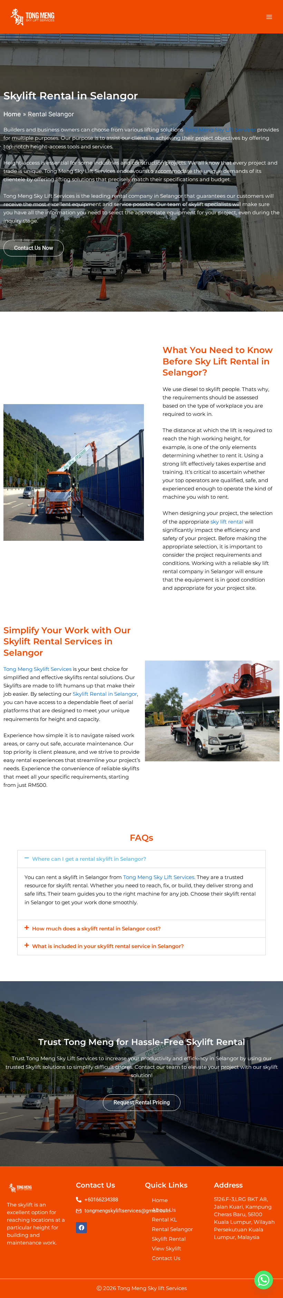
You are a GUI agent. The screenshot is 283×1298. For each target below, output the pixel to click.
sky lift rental (227, 522)
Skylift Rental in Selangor (105, 694)
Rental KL (164, 1220)
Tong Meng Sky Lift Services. (159, 877)
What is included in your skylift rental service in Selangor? (108, 946)
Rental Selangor (172, 1229)
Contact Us (166, 1258)
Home (12, 114)
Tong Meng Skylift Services (37, 669)
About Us (164, 1210)
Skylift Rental (169, 1239)
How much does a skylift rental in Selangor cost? (96, 929)
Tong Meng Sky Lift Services (220, 130)
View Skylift (166, 1249)
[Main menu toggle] (269, 16)
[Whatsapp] (263, 1280)
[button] (141, 859)
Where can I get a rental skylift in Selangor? (89, 859)
